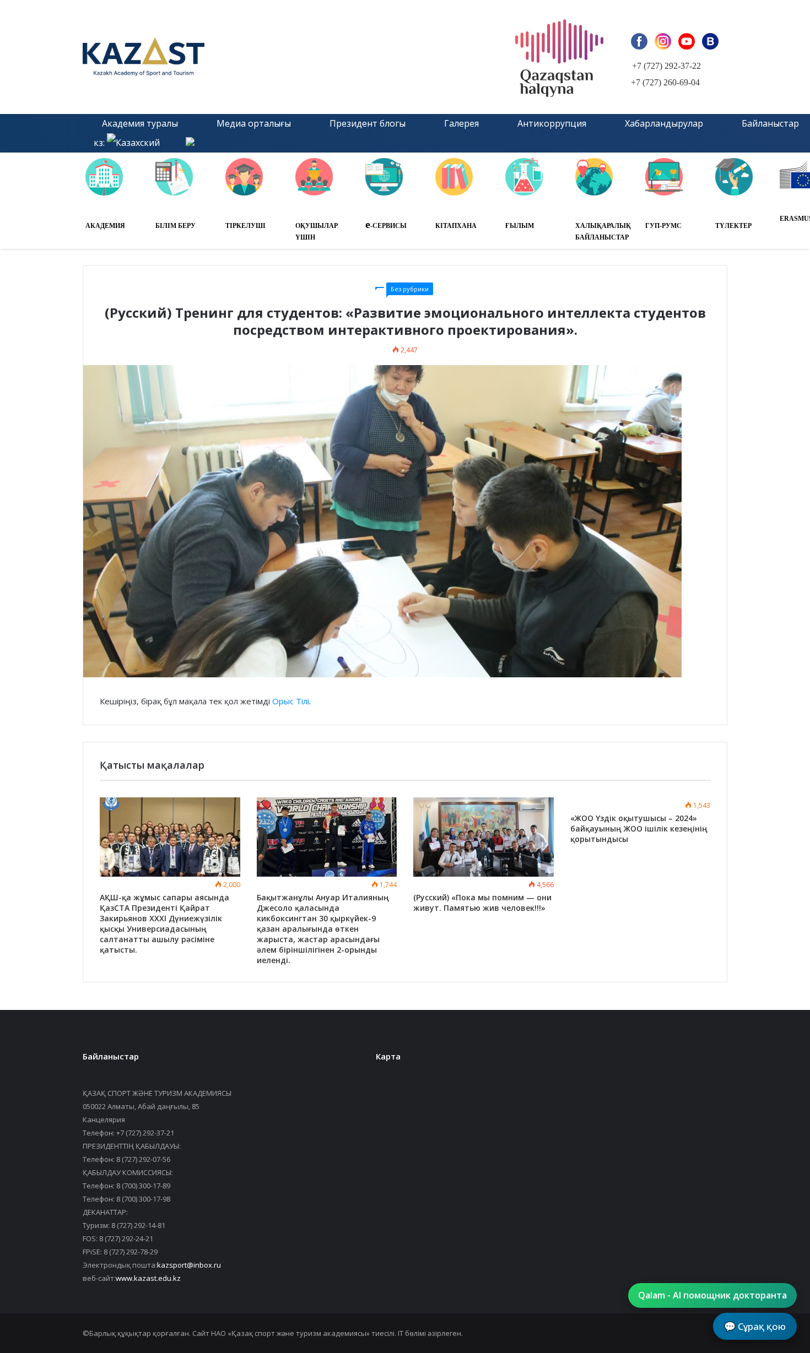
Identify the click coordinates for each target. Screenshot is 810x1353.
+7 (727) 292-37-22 (666, 65)
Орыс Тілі (290, 701)
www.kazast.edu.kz (148, 1278)
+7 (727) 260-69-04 (665, 82)
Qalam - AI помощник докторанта (712, 1295)
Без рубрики (410, 289)
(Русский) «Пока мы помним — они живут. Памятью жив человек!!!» (482, 902)
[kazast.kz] (207, 57)
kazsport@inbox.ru (189, 1265)
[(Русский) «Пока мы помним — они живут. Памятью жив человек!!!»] (483, 837)
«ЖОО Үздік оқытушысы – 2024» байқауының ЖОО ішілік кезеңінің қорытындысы (639, 828)
